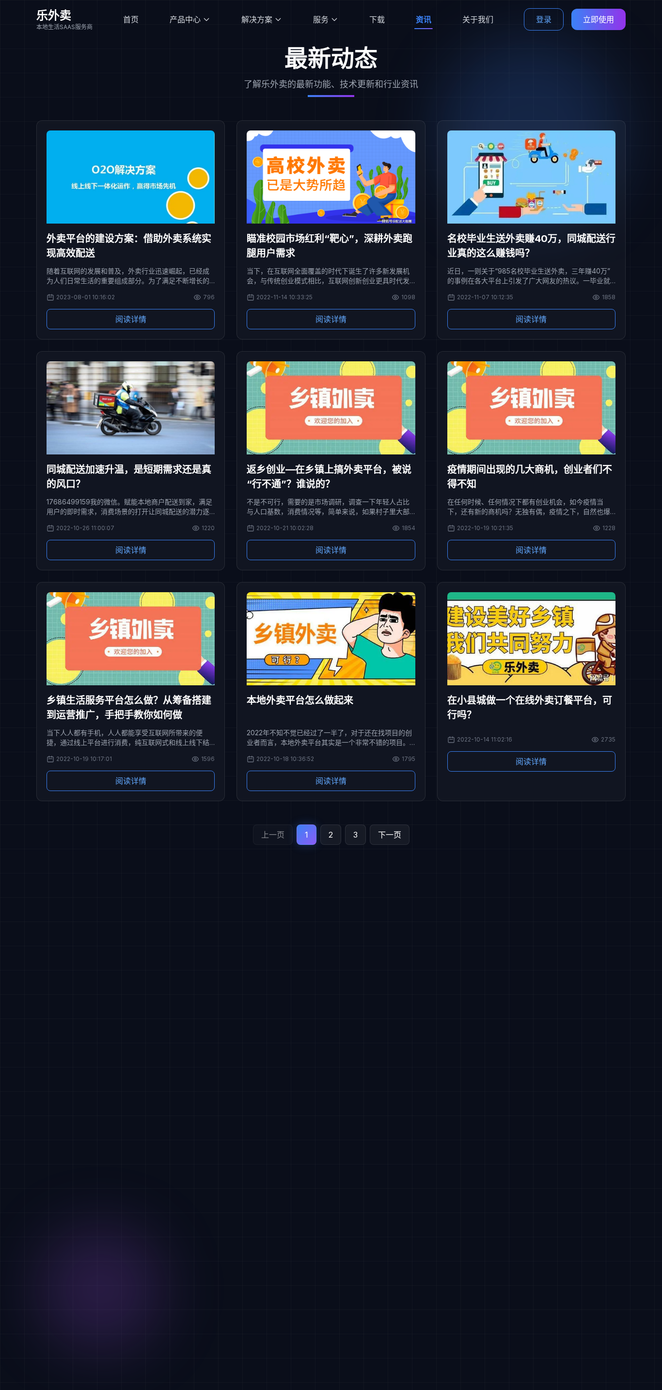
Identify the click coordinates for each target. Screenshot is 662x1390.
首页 (131, 19)
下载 (377, 19)
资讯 (423, 19)
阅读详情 (130, 319)
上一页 (272, 835)
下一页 (389, 835)
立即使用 (598, 19)
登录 (544, 19)
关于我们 (477, 19)
